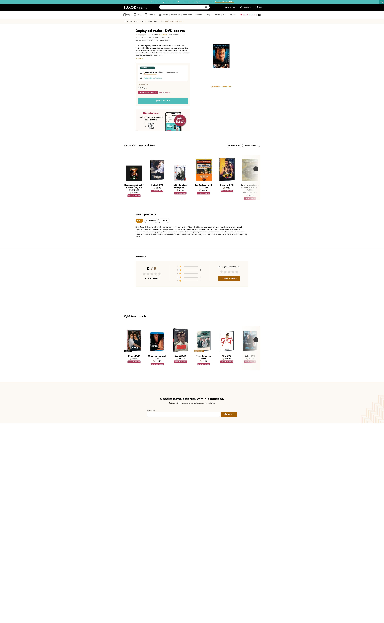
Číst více (138, 58)
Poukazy (165, 15)
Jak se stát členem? (164, 92)
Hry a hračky (175, 15)
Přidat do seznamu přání (222, 87)
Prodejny (217, 15)
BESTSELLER (198, 351)
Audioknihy (152, 15)
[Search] (206, 7)
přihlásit (229, 414)
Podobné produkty (251, 145)
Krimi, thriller (153, 21)
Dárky (208, 15)
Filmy (143, 21)
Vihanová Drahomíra (250, 192)
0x (149, 34)
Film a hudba (187, 15)
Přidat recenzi (229, 278)
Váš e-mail (151, 410)
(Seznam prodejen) (150, 74)
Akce (234, 15)
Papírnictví (199, 15)
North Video (163, 34)
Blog (224, 15)
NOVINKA (128, 351)
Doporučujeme (234, 145)
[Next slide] (243, 55)
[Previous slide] (198, 55)
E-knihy (139, 15)
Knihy (128, 15)
